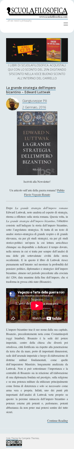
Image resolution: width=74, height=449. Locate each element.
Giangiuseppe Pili (34, 100)
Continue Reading (57, 421)
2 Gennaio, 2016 (34, 107)
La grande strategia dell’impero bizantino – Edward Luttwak (31, 89)
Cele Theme (12, 438)
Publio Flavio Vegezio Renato (44, 192)
